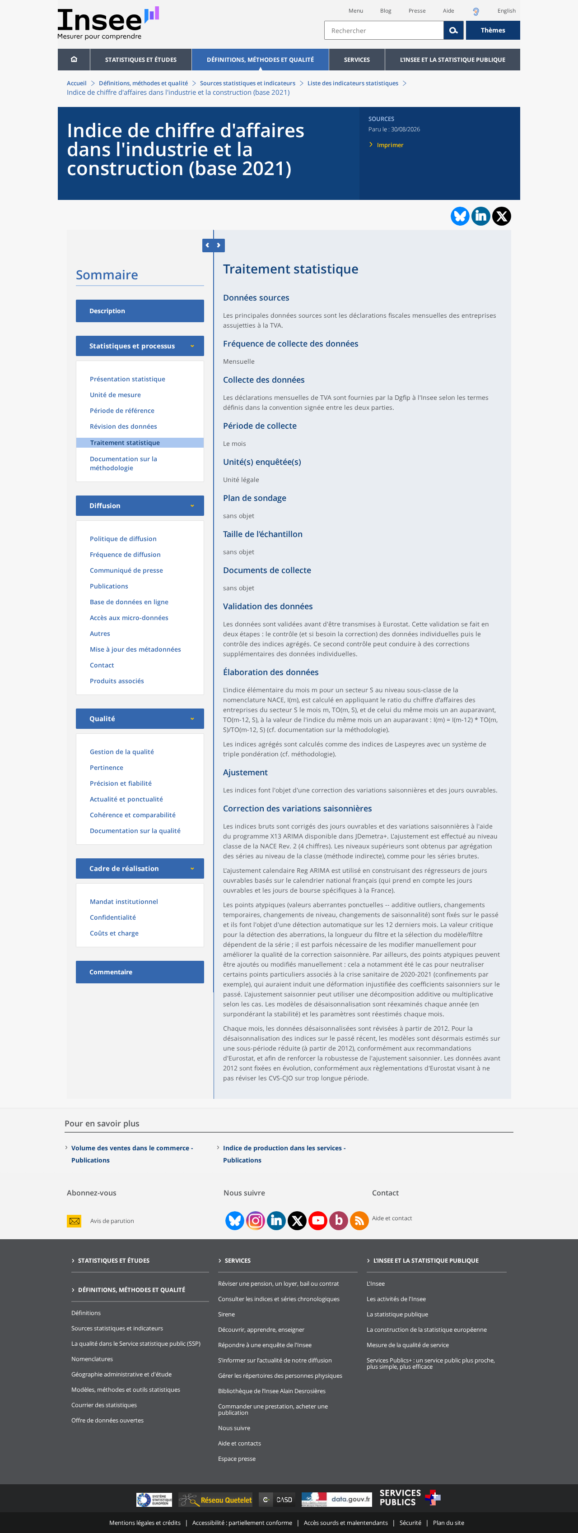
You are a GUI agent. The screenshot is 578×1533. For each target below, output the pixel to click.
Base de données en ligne (129, 601)
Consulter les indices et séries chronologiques (279, 1299)
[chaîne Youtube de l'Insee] (318, 1220)
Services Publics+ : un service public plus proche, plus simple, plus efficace (431, 1363)
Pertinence (106, 767)
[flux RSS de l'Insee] (359, 1220)
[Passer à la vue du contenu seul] (208, 245)
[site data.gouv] (338, 1506)
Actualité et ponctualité (126, 799)
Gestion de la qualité (122, 751)
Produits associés (117, 680)
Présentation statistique (127, 379)
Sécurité (410, 1523)
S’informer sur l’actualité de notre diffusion (275, 1360)
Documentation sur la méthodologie (123, 463)
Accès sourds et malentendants (346, 1523)
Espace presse (237, 1458)
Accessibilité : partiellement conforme (242, 1523)
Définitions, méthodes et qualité (260, 60)
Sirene (226, 1314)
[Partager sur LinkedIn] (481, 216)
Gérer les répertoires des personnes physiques (280, 1375)
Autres (100, 633)
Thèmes (493, 30)
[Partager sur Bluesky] (459, 216)
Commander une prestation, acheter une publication (273, 1409)
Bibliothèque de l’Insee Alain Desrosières (272, 1391)
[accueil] (74, 59)
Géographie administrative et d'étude (121, 1374)
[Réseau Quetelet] (216, 1506)
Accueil (77, 83)
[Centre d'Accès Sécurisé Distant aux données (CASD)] (278, 1506)
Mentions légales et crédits (145, 1523)
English (507, 10)
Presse (417, 10)
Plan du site (448, 1523)
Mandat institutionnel (124, 901)
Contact (102, 665)
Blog (386, 10)
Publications (109, 586)
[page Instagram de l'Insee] (254, 1220)
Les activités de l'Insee (396, 1299)
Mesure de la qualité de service (408, 1345)
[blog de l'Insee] (339, 1220)
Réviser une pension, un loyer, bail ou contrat (278, 1283)
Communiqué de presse (126, 570)
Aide (448, 10)
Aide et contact (392, 1218)
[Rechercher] (454, 30)
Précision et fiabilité (121, 783)
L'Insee (376, 1283)
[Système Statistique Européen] (155, 1506)
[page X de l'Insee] (297, 1221)
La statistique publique (397, 1314)
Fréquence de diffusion (125, 554)
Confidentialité (113, 917)
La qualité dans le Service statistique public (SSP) (135, 1343)
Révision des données (123, 426)
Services (357, 60)
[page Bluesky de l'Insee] (234, 1220)
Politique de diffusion (123, 538)
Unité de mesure (115, 394)
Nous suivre (234, 1428)
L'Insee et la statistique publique (452, 60)
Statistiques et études (141, 60)
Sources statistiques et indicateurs (247, 83)
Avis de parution (112, 1221)
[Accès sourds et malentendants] (475, 14)
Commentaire (110, 972)
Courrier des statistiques (104, 1405)
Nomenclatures (92, 1359)
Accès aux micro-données (129, 617)
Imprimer (390, 145)
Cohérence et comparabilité (133, 814)
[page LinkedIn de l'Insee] (276, 1220)
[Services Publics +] (410, 1506)
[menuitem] (74, 59)
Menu (356, 10)
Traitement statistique (125, 442)
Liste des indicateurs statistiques (353, 83)
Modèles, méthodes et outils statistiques (125, 1389)
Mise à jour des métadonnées (135, 649)
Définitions (86, 1313)
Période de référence (122, 410)
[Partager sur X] (502, 216)
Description (107, 310)
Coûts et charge (114, 933)
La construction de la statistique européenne (427, 1329)
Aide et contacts (239, 1443)
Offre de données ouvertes (107, 1420)
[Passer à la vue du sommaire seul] (219, 245)
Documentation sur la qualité (135, 830)
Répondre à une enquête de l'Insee (265, 1345)
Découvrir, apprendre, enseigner (261, 1329)
